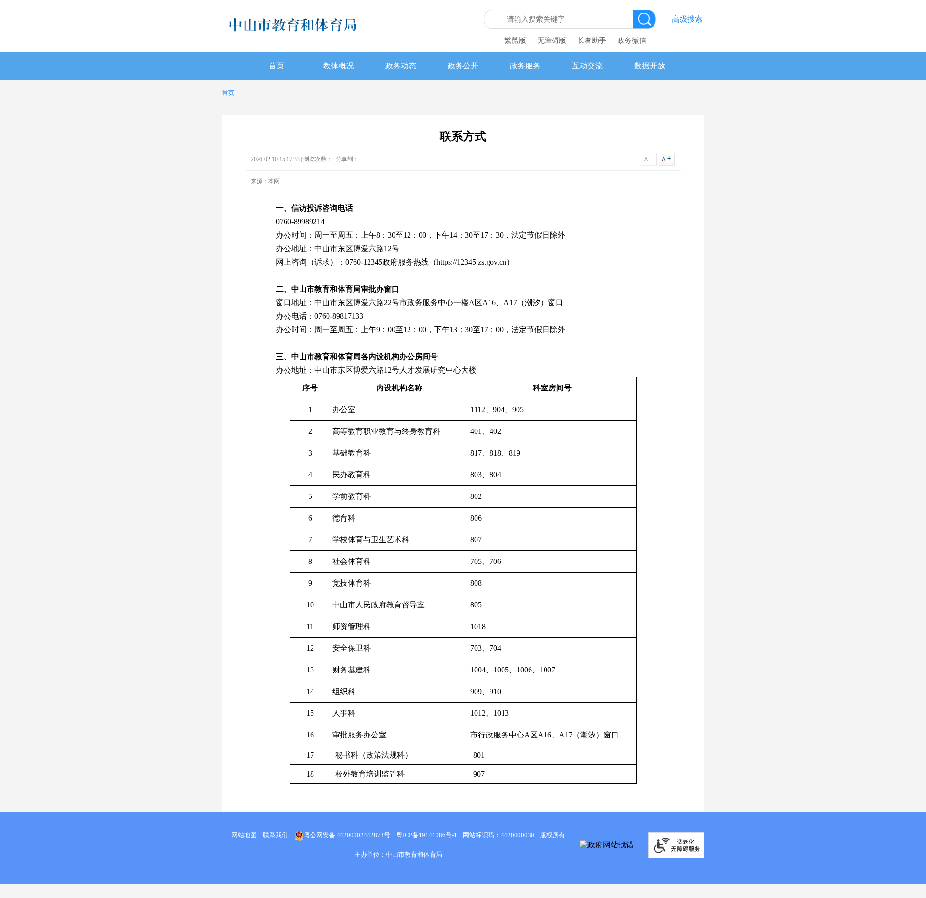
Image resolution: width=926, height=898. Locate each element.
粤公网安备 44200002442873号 (347, 835)
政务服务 (525, 66)
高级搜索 (687, 19)
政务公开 (463, 66)
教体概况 (338, 66)
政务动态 (400, 66)
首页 (276, 66)
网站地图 (244, 835)
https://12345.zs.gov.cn (471, 262)
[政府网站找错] (607, 845)
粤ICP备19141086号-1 (426, 835)
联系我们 (275, 835)
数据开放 (649, 66)
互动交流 (587, 66)
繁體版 (515, 40)
